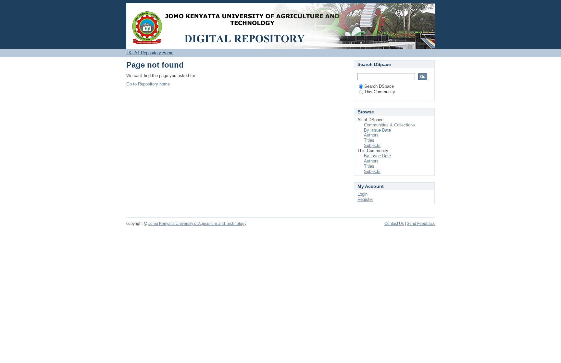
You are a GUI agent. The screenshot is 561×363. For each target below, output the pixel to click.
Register (365, 199)
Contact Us (394, 223)
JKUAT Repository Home (149, 52)
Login (430, 8)
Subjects (372, 145)
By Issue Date (377, 130)
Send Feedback (421, 223)
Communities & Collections (389, 125)
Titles (369, 140)
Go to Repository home (148, 84)
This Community (379, 91)
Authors (371, 135)
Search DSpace (379, 86)
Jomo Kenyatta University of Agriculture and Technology (197, 223)
